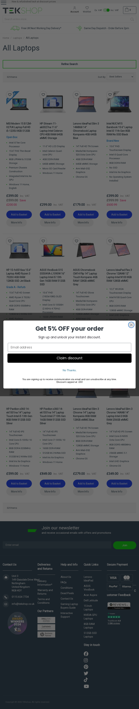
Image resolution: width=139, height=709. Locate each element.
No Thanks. (70, 370)
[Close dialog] (131, 325)
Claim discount (69, 358)
